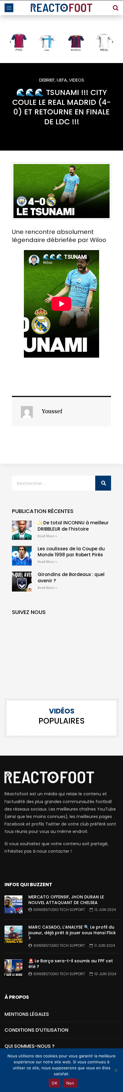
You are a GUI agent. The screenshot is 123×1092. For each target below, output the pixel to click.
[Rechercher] (103, 483)
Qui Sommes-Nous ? (29, 1046)
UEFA (62, 80)
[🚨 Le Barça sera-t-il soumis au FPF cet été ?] (13, 968)
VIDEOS (76, 80)
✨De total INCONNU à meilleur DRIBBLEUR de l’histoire (73, 526)
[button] (10, 42)
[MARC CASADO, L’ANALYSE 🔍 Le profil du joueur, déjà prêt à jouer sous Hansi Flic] (13, 935)
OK (54, 1083)
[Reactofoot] (61, 8)
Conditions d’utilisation (36, 1030)
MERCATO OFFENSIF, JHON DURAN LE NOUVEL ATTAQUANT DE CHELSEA (66, 900)
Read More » (47, 536)
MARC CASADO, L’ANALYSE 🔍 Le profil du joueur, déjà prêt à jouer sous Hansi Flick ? (72, 932)
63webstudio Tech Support (59, 909)
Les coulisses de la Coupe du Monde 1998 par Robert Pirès (71, 552)
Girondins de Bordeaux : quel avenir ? (71, 577)
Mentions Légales (26, 1014)
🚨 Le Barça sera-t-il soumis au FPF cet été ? (70, 964)
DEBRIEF (47, 80)
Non (70, 1083)
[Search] (115, 7)
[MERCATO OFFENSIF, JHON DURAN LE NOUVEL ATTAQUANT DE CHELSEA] (13, 904)
